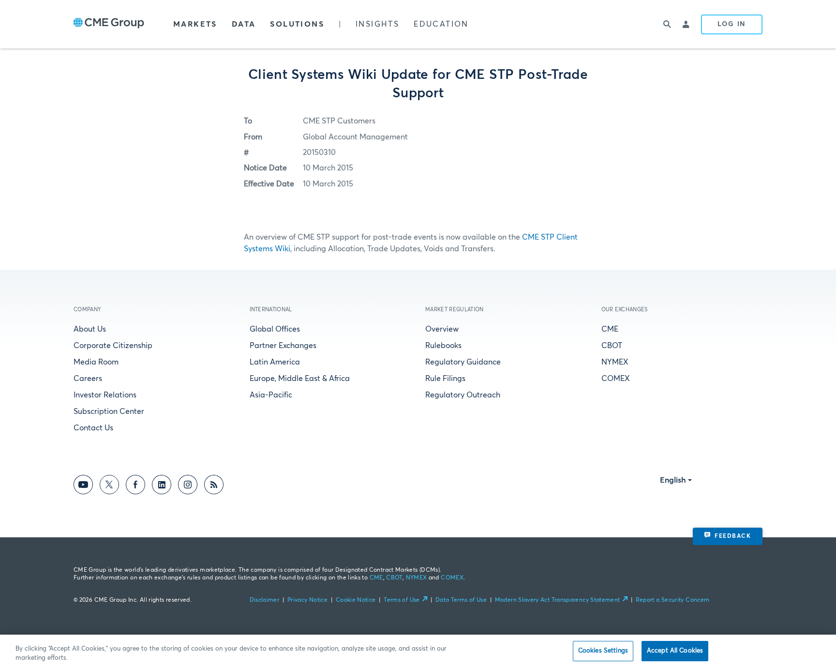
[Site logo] (109, 24)
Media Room (96, 362)
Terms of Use (401, 600)
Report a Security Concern (673, 600)
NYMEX (614, 362)
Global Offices (275, 329)
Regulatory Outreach (462, 395)
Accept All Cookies (675, 651)
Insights (377, 24)
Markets (195, 24)
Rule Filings (445, 378)
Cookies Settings (603, 651)
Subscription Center (109, 411)
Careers (88, 378)
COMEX (615, 378)
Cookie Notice (356, 600)
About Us (90, 329)
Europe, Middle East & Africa (300, 378)
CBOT (611, 346)
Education (441, 24)
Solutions (297, 24)
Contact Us (93, 428)
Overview (442, 329)
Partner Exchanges (283, 346)
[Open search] (667, 24)
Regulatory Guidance (463, 362)
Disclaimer (265, 600)
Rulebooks (443, 346)
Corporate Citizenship (113, 346)
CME (609, 329)
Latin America (275, 362)
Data (244, 24)
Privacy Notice (307, 600)
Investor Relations (105, 395)
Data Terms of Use (461, 600)
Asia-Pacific (271, 395)
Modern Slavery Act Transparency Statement (557, 600)
